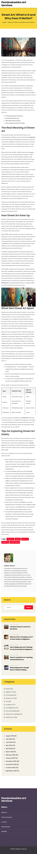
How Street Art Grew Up (12, 118)
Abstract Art (11, 717)
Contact (4, 822)
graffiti (18, 539)
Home (4, 22)
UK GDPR (4, 831)
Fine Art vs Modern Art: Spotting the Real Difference (21, 658)
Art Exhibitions (12, 708)
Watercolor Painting (14, 714)
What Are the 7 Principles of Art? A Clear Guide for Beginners (21, 638)
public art (5, 542)
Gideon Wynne (9, 566)
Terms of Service (6, 817)
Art (8, 701)
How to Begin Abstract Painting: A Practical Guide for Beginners (21, 648)
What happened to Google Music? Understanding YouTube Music (19, 669)
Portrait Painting (12, 711)
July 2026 (10, 739)
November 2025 (12, 764)
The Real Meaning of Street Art (14, 116)
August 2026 (11, 736)
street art (10, 539)
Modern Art (11, 698)
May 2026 (10, 745)
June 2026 (11, 742)
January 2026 (12, 758)
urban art (25, 539)
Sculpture (10, 705)
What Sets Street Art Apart (12, 121)
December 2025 (12, 761)
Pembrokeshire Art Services (13, 4)
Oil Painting (11, 695)
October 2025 (12, 767)
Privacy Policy (5, 827)
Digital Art (11, 692)
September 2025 (12, 771)
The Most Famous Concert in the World (20, 628)
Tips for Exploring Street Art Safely (15, 123)
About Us (4, 812)
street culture (14, 542)
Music (9, 689)
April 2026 (10, 748)
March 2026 (11, 752)
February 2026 (12, 755)
